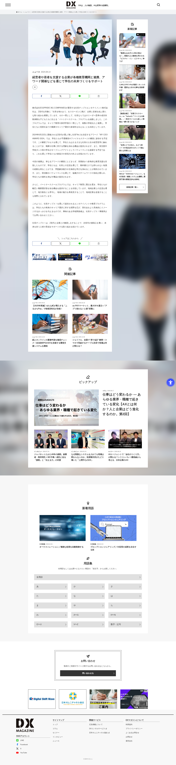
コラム (55, 728)
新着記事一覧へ (132, 187)
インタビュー (58, 737)
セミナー (56, 733)
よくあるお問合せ (132, 733)
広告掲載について (96, 724)
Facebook (24, 744)
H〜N (113, 615)
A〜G (76, 615)
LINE (22, 740)
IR (35, 87)
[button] (41, 96)
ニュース (56, 741)
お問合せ (129, 737)
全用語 (40, 577)
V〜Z (76, 624)
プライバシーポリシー (134, 728)
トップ (55, 724)
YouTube (23, 753)
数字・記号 (116, 624)
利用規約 (129, 724)
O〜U (39, 624)
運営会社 (129, 741)
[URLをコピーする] (99, 96)
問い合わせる (88, 673)
